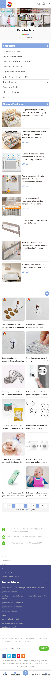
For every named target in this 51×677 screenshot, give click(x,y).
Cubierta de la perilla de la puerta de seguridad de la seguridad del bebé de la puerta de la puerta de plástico (36, 393)
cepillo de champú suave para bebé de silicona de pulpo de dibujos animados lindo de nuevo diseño (13, 461)
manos (6, 97)
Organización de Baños (14, 71)
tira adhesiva (9, 82)
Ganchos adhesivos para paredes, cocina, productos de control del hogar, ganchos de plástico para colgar (13, 326)
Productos (29, 37)
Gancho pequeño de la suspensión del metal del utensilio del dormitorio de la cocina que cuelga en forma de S (12, 393)
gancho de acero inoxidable (12, 607)
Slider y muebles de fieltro (15, 76)
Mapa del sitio (37, 664)
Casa (20, 37)
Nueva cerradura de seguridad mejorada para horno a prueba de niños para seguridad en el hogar (37, 461)
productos (6, 560)
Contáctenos (7, 572)
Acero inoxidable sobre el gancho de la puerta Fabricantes (36, 427)
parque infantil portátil (10, 619)
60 (29, 506)
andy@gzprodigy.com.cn (32, 537)
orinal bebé (6, 615)
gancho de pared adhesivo (12, 603)
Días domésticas (11, 92)
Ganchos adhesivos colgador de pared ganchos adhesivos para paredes (13, 359)
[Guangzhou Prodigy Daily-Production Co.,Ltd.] (9, 4)
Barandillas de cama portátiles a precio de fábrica (35, 222)
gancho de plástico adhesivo (13, 611)
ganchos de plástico (12, 66)
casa (4, 556)
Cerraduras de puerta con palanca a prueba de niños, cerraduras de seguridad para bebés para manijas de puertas (13, 427)
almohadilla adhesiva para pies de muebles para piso (23, 588)
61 (33, 506)
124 (42, 506)
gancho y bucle (10, 87)
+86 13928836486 (35, 543)
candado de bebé (9, 627)
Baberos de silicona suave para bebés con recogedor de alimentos (36, 494)
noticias (5, 564)
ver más (26, 119)
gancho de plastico (9, 592)
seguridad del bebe (12, 56)
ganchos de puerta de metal (16, 61)
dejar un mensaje (25, 673)
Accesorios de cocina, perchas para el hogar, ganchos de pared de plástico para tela (35, 325)
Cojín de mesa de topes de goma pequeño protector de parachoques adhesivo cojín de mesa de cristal (37, 359)
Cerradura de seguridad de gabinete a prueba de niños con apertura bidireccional (13, 494)
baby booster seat (11, 51)
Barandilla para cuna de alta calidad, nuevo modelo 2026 (33, 266)
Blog (3, 568)
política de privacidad (10, 576)
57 (17, 506)
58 (21, 506)
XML (46, 664)
